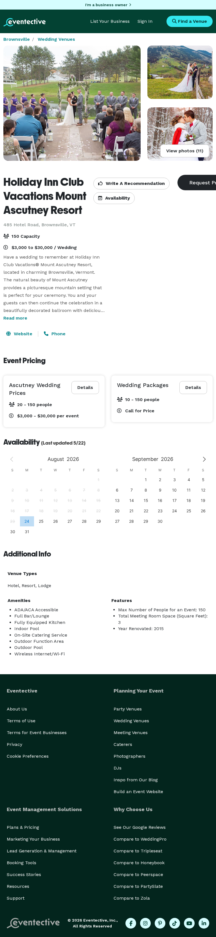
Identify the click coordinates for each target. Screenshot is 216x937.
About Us (17, 709)
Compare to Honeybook (139, 862)
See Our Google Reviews (140, 827)
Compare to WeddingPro (140, 839)
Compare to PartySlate (138, 886)
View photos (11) (184, 150)
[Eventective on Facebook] (130, 923)
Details (85, 387)
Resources (18, 886)
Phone (58, 333)
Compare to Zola (132, 898)
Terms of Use (21, 720)
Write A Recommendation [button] (134, 183)
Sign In (145, 21)
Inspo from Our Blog (136, 779)
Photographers (129, 756)
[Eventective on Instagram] (145, 923)
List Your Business (110, 21)
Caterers (123, 744)
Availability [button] (117, 198)
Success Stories (24, 874)
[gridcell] (27, 521)
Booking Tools (21, 862)
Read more (15, 318)
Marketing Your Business (33, 839)
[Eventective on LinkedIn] (204, 923)
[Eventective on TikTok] (174, 923)
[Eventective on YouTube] (189, 923)
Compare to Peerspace (138, 874)
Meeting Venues (131, 732)
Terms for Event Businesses (37, 732)
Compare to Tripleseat (138, 851)
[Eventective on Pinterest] (160, 923)
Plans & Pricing (23, 827)
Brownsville (16, 39)
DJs (118, 768)
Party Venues (128, 709)
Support (15, 898)
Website (22, 333)
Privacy (14, 744)
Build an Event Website (138, 791)
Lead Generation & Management (41, 851)
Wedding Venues (56, 39)
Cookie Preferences (28, 756)
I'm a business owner (106, 5)
